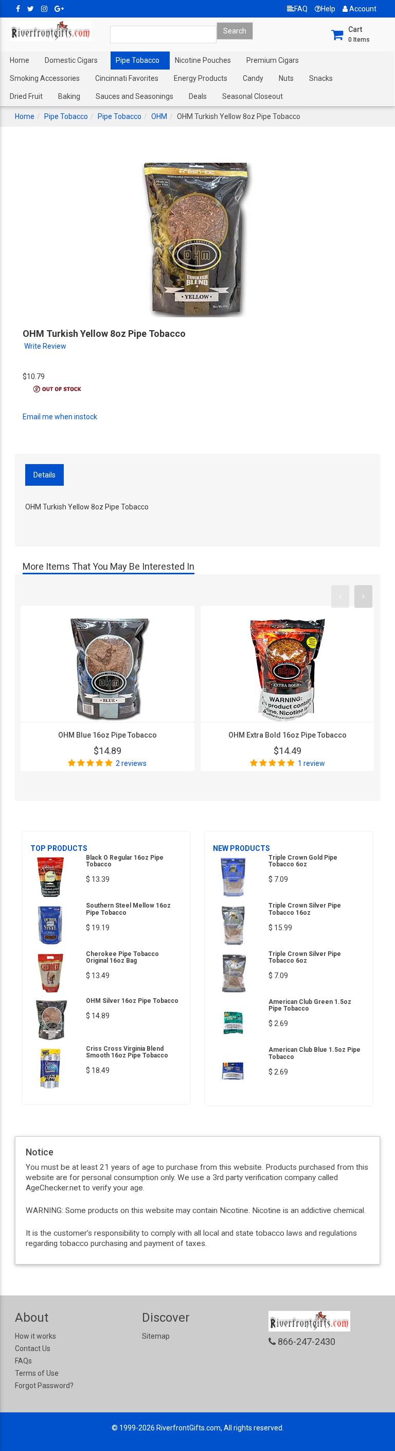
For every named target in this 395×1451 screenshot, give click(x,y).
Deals (198, 96)
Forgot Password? (44, 1385)
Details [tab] (44, 475)
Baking (69, 96)
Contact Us (32, 1348)
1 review (311, 763)
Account (362, 9)
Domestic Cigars (71, 60)
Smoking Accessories (45, 78)
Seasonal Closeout (252, 96)
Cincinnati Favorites (126, 78)
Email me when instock (60, 417)
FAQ (301, 9)
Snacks (321, 78)
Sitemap (156, 1336)
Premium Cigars (272, 60)
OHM (159, 116)
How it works (35, 1336)
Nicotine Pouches (203, 60)
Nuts (286, 78)
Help (328, 9)
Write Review (45, 346)
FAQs (23, 1361)
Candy (253, 78)
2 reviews (131, 763)
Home (19, 60)
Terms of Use (37, 1373)
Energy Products (200, 78)
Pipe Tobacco (137, 60)
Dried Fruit (26, 96)
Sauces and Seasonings (134, 96)
